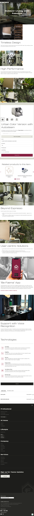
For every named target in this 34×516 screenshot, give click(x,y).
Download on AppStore (4, 290)
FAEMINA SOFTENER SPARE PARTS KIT (25, 176)
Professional (25, 0)
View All (17, 383)
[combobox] (17, 141)
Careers (2, 449)
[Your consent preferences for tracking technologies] (32, 514)
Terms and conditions (4, 462)
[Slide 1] (15, 179)
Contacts (2, 437)
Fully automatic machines (5, 414)
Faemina (2, 423)
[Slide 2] (17, 179)
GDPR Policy (3, 457)
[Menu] (33, 3)
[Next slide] (33, 172)
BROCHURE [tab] (3, 390)
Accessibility (3, 464)
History (2, 443)
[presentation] (17, 258)
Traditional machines (4, 411)
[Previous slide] (0, 172)
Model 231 (2, 461)
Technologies (3, 416)
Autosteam (3, 143)
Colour (2, 139)
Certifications (3, 446)
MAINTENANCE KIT (9, 176)
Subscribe (5, 476)
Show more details (17, 136)
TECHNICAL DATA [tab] (10, 390)
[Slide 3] (19, 179)
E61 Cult (2, 424)
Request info (17, 155)
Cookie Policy (3, 458)
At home (8, 0)
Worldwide (2, 445)
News (2, 434)
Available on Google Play (13, 290)
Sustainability (3, 448)
